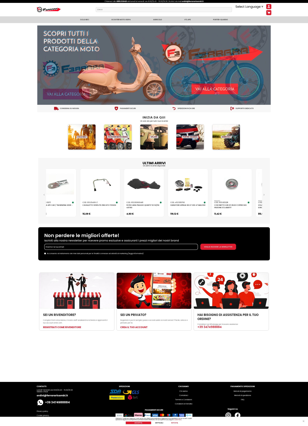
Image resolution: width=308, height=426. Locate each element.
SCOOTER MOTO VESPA (118, 137)
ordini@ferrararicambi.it (193, 1)
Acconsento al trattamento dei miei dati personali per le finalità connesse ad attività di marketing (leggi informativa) (95, 253)
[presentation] (44, 195)
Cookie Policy (178, 419)
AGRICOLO (226, 137)
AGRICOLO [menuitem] (157, 20)
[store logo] (49, 9)
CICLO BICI (81, 137)
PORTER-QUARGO (190, 137)
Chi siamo (183, 391)
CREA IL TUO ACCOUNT (134, 327)
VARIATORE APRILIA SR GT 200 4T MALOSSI (154, 205)
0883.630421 (121, 1)
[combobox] (164, 9)
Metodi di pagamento (243, 391)
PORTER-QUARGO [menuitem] (220, 20)
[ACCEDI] (268, 6)
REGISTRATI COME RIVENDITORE (62, 327)
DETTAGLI (159, 423)
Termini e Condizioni (183, 400)
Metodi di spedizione (242, 395)
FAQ (242, 400)
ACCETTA (138, 423)
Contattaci (183, 395)
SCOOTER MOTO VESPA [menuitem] (121, 20)
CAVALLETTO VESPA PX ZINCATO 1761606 (66, 205)
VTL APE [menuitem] (187, 20)
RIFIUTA (174, 423)
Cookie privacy (43, 415)
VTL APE (154, 137)
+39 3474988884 (209, 327)
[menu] (154, 20)
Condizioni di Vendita (183, 404)
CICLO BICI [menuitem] (84, 20)
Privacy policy (42, 411)
